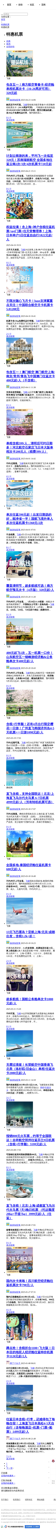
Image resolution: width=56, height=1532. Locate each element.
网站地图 (40, 1500)
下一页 (9, 1468)
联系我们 (16, 1500)
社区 (32, 4)
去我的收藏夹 (8, 1476)
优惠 (8, 41)
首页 (9, 4)
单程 (42, 1087)
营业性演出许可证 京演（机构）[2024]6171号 (17, 1513)
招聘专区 (28, 1500)
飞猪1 (25, 392)
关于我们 (4, 1500)
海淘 (8, 44)
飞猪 (25, 105)
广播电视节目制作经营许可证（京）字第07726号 (18, 1516)
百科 (43, 4)
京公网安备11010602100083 (11, 1510)
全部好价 (10, 47)
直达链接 (10, 120)
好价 (20, 4)
